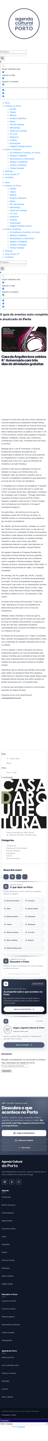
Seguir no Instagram (22, 1044)
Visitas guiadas (7, 1340)
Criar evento (25, 1147)
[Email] (24, 876)
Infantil (13, 109)
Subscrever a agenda (25, 1140)
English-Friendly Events (21, 146)
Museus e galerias (8, 1317)
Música (13, 115)
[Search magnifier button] (2, 58)
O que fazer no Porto (9, 1301)
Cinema (13, 140)
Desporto (14, 137)
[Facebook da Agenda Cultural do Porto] (12, 1182)
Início (7, 103)
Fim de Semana (17, 124)
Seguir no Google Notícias (22, 1009)
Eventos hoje (6, 1197)
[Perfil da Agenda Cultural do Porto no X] (19, 1182)
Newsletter (5, 1381)
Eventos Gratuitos (18, 118)
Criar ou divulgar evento (10, 1365)
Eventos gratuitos (8, 1213)
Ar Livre (13, 134)
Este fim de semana (8, 1205)
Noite (12, 121)
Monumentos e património (11, 1324)
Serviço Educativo (13, 858)
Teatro (13, 112)
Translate (20, 1427)
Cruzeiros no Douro (8, 1309)
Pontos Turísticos (13, 149)
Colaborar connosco (9, 1373)
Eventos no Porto (13, 106)
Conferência (11, 846)
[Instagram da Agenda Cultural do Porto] (5, 1182)
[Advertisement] (24, 391)
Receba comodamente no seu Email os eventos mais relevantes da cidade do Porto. (23, 1061)
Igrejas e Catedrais (18, 162)
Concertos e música (9, 1229)
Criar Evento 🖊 (12, 174)
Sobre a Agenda (7, 1397)
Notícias (9, 171)
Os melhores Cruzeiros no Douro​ (25, 152)
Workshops (15, 127)
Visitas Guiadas (17, 168)
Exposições (15, 143)
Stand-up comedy (8, 1260)
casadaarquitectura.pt (11, 698)
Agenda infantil (7, 1221)
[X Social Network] (12, 876)
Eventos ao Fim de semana (16, 848)
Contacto (9, 177)
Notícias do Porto (8, 1357)
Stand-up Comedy (18, 130)
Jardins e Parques (18, 165)
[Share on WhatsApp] (18, 876)
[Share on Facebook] (6, 876)
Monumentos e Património (22, 159)
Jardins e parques (8, 1332)
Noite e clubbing (7, 1276)
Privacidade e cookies (9, 1415)
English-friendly (7, 1284)
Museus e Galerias (18, 155)
